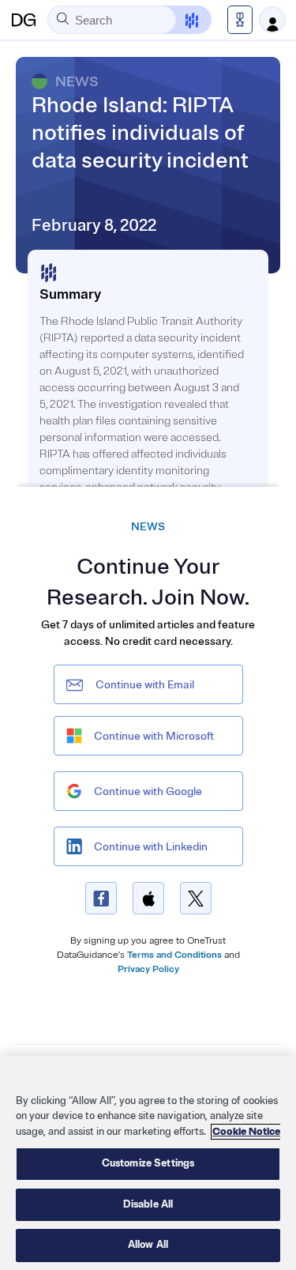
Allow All (148, 1244)
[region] (148, 1163)
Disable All (148, 1204)
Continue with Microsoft (154, 736)
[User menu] (272, 20)
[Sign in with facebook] (101, 898)
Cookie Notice (246, 1131)
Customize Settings (148, 1163)
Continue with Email (145, 685)
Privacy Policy (148, 969)
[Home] (24, 20)
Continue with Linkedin (151, 847)
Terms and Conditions (174, 955)
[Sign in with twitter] (196, 898)
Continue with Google (148, 791)
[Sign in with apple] (148, 898)
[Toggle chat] (182, 20)
